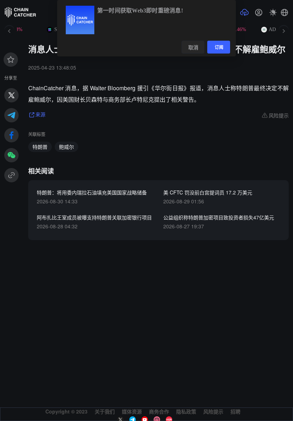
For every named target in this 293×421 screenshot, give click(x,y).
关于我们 (105, 411)
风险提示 (213, 411)
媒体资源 (132, 411)
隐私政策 (186, 411)
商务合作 (159, 411)
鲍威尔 (66, 146)
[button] (284, 12)
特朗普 (40, 146)
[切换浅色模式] (273, 12)
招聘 (235, 411)
